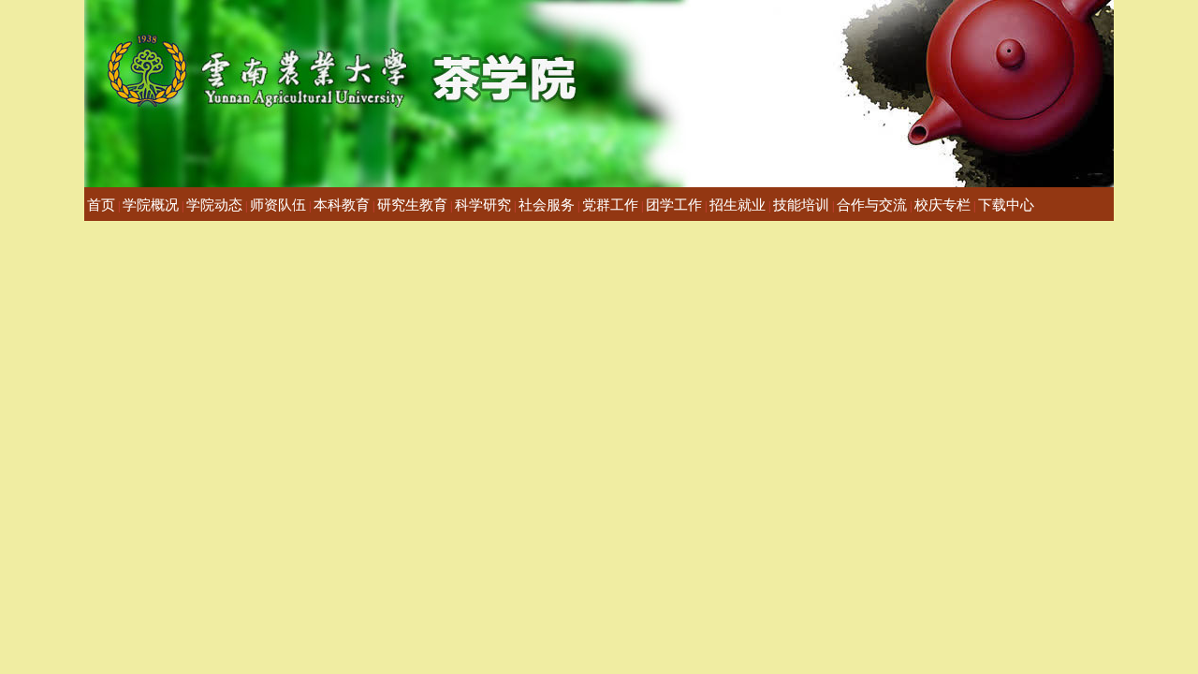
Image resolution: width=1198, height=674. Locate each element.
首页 (101, 204)
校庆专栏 (942, 204)
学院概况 (151, 204)
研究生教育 (412, 204)
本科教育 (342, 204)
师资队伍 (278, 204)
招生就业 (737, 204)
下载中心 (1006, 204)
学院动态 (214, 204)
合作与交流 (872, 204)
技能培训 (801, 204)
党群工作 (610, 204)
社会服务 (547, 204)
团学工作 (674, 204)
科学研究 (483, 204)
